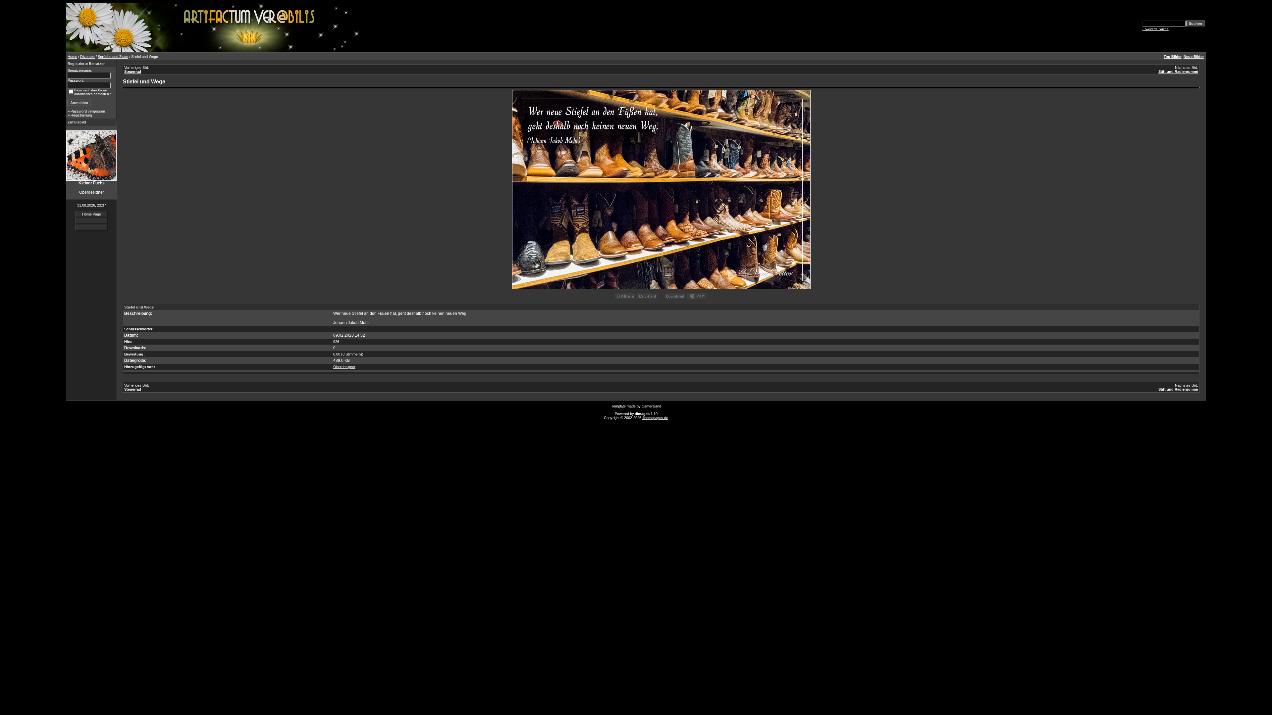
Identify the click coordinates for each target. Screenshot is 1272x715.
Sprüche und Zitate (113, 57)
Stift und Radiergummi (1178, 71)
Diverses (87, 57)
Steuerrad (132, 71)
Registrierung (81, 115)
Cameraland (651, 406)
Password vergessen (88, 111)
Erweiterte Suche (1155, 29)
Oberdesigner (344, 367)
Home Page (91, 214)
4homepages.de (655, 418)
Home (72, 57)
